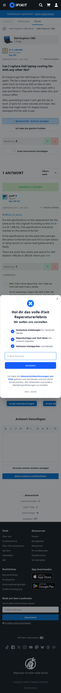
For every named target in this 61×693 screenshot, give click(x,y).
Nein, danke (31, 391)
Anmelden (30, 365)
